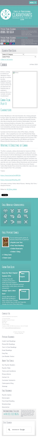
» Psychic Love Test (16, 242)
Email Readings (7, 350)
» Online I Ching (15, 252)
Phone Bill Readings (8, 344)
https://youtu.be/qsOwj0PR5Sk (11, 175)
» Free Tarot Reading (17, 245)
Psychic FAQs (6, 368)
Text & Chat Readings (9, 347)
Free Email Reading (8, 401)
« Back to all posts (7, 59)
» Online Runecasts (16, 249)
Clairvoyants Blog (7, 383)
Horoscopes (6, 398)
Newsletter (5, 407)
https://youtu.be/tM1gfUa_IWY (11, 180)
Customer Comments (8, 380)
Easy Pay (5, 353)
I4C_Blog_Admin (12, 189)
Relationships (6, 404)
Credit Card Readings (9, 341)
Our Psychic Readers (8, 365)
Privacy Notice (6, 374)
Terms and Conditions (9, 371)
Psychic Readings (16, 15)
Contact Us (5, 377)
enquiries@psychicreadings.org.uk (12, 327)
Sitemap (4, 386)
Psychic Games (6, 395)
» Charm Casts (6, 258)
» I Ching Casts (7, 255)
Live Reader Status (8, 356)
